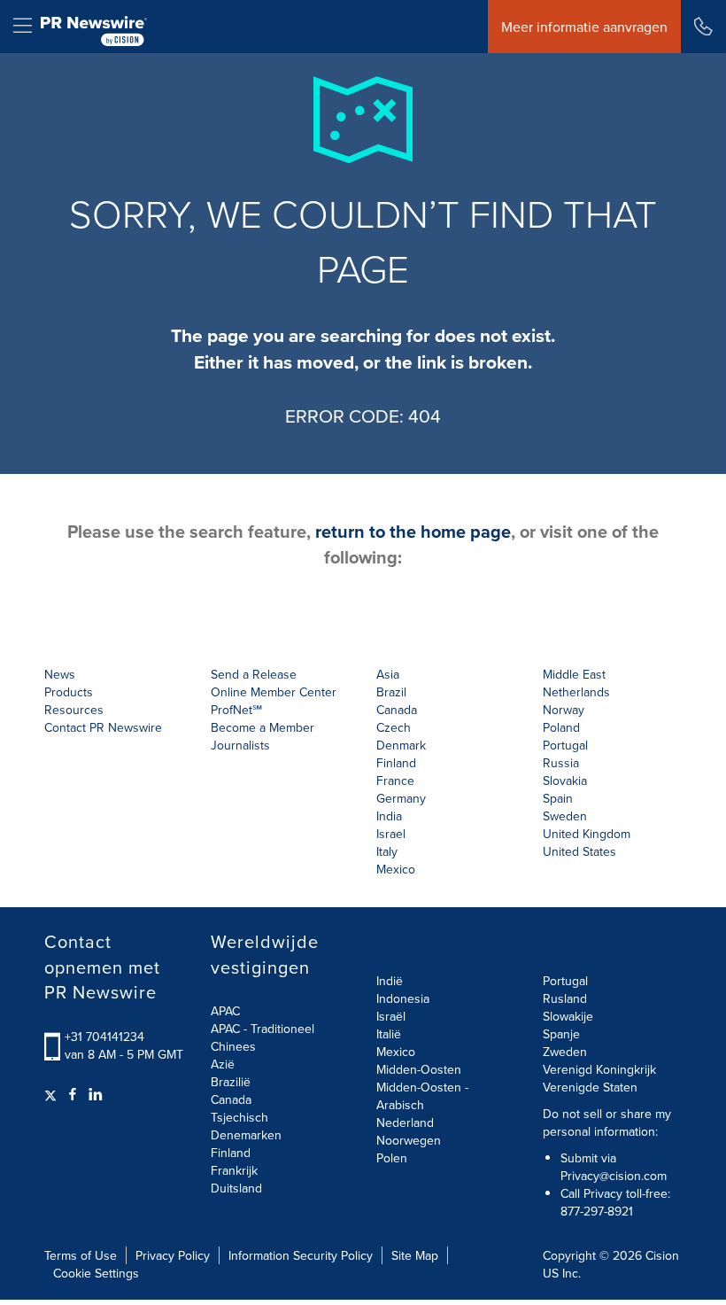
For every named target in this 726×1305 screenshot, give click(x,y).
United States (579, 851)
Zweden (565, 1051)
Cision (662, 1255)
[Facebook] (73, 1094)
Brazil (391, 692)
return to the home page (413, 531)
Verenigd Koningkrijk (599, 1069)
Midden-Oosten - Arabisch (422, 1096)
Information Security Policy (300, 1255)
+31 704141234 (104, 1036)
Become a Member (262, 727)
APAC (225, 1011)
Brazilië (231, 1082)
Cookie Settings (96, 1273)
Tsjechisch (239, 1117)
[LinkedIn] (95, 1094)
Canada (396, 710)
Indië (389, 981)
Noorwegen (408, 1140)
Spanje (561, 1034)
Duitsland (236, 1188)
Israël (390, 1016)
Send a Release (254, 674)
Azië (223, 1064)
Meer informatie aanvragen (584, 26)
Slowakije (568, 1016)
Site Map (414, 1255)
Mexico (395, 869)
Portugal (565, 981)
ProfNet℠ (236, 710)
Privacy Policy (172, 1255)
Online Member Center (273, 692)
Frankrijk (234, 1170)
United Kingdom (586, 834)
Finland (231, 1152)
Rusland (565, 998)
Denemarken (246, 1135)
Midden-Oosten (418, 1069)
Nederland (405, 1122)
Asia (387, 674)
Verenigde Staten (590, 1087)
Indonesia (402, 998)
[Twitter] (52, 1094)
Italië (388, 1034)
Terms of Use (80, 1255)
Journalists (240, 745)
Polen (391, 1158)
